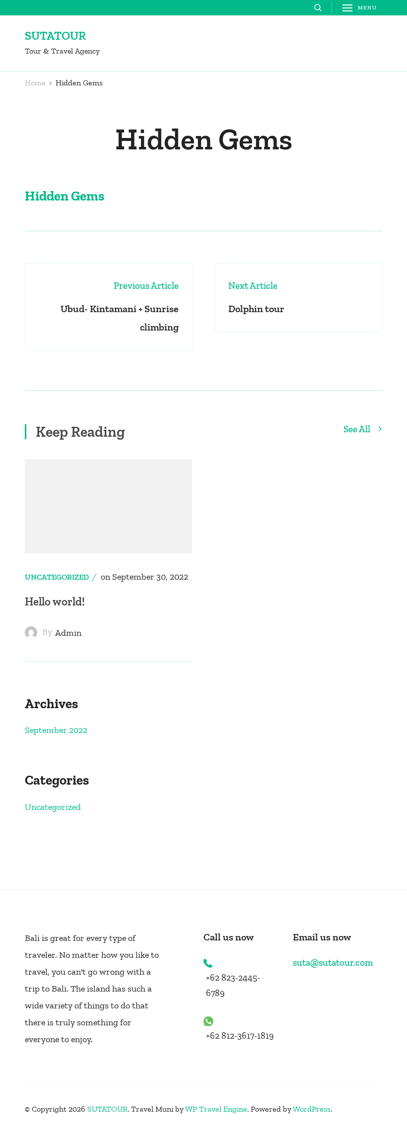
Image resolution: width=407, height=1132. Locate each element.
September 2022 (56, 730)
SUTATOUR (55, 35)
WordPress (312, 1109)
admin (68, 632)
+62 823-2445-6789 (233, 985)
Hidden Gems (64, 196)
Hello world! (55, 601)
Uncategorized (57, 577)
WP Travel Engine (216, 1109)
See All (357, 429)
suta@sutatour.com (333, 962)
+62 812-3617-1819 (240, 1035)
